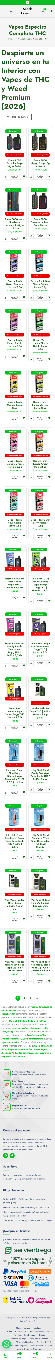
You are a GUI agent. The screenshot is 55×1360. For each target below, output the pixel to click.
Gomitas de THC (44, 1342)
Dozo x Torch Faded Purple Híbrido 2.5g (14, 343)
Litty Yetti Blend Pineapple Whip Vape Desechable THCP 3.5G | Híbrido (40, 841)
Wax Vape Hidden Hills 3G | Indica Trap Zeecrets (40, 902)
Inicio (11, 38)
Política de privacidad (16, 1331)
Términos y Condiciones (24, 1335)
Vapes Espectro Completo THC (32, 38)
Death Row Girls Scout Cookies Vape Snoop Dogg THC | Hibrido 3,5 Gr (40, 584)
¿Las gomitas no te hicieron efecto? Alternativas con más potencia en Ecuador (26, 1214)
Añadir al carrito (14, 177)
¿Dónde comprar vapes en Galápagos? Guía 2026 (26, 1207)
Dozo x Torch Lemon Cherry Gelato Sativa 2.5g (40, 345)
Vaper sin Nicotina (24, 1342)
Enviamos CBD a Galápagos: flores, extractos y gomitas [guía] (24, 1201)
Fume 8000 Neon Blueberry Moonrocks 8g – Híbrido (14, 224)
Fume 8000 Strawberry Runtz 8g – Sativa (40, 222)
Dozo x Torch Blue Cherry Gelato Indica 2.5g (40, 284)
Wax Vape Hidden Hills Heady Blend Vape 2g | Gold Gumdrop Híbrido (40, 966)
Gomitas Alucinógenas (17, 1345)
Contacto (38, 1327)
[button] (6, 1344)
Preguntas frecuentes (39, 1338)
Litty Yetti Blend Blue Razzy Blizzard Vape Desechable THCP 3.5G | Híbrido (14, 776)
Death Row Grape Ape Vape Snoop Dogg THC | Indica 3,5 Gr (40, 648)
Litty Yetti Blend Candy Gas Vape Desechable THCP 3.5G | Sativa (40, 775)
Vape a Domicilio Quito (41, 1345)
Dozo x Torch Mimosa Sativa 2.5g (14, 405)
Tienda (42, 1335)
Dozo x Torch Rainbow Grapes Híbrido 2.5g (15, 463)
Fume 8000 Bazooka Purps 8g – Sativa (15, 163)
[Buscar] (11, 11)
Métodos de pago (18, 1338)
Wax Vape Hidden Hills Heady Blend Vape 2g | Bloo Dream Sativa (14, 966)
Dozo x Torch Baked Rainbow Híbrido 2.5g (14, 284)
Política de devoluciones (41, 1331)
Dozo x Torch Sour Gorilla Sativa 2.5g (15, 522)
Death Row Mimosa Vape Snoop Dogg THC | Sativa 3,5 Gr (14, 713)
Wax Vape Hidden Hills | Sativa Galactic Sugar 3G (14, 904)
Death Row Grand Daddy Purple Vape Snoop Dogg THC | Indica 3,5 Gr (14, 649)
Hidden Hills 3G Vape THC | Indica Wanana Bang (40, 711)
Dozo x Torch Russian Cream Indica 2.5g (40, 463)
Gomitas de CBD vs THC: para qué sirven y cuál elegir (27, 1220)
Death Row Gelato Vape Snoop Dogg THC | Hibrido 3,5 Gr (14, 583)
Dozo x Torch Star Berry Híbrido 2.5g (40, 522)
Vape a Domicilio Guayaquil (29, 1349)
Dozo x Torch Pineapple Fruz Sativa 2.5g (40, 405)
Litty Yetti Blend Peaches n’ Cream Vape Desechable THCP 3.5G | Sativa (14, 841)
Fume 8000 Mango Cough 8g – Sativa (40, 163)
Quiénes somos (23, 1327)
